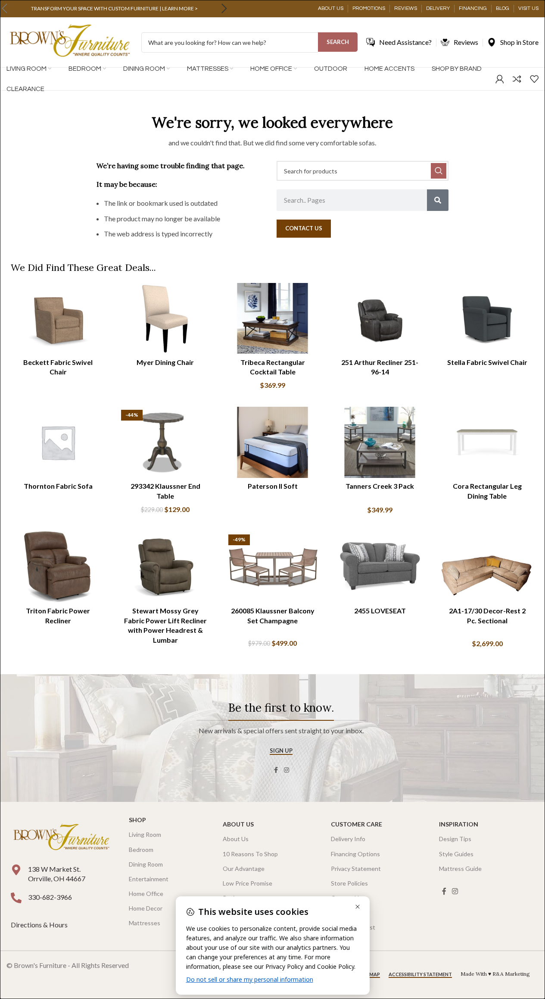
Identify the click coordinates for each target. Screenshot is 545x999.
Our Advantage (244, 868)
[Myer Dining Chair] (165, 318)
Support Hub (348, 912)
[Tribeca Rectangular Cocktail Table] (272, 318)
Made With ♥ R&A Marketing (495, 974)
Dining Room (146, 864)
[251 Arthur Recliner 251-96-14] (380, 318)
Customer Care (356, 824)
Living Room (145, 834)
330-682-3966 (50, 897)
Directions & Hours (40, 924)
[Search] (437, 200)
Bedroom (141, 849)
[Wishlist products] (534, 79)
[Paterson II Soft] (272, 442)
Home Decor (145, 908)
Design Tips (455, 838)
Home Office (146, 893)
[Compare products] (517, 79)
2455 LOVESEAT (380, 610)
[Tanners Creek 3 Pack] (380, 442)
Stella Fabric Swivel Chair (487, 362)
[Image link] (61, 837)
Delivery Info (348, 838)
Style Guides (456, 854)
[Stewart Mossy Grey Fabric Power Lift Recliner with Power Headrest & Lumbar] (165, 566)
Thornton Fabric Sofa (58, 486)
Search (338, 41)
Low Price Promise (247, 883)
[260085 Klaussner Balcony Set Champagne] (272, 566)
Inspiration (458, 824)
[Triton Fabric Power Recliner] (58, 566)
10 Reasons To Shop (250, 854)
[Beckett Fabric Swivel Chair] (58, 318)
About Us (238, 824)
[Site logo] (69, 42)
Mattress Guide (460, 868)
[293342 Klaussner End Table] (165, 442)
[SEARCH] (438, 171)
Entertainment (148, 879)
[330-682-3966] (16, 897)
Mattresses (144, 923)
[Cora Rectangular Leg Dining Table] (487, 442)
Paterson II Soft (273, 486)
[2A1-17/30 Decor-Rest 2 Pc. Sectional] (487, 566)
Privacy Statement (356, 868)
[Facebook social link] (276, 770)
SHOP (137, 819)
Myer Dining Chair (165, 362)
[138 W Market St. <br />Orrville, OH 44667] (16, 869)
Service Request (353, 927)
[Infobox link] (114, 8)
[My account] (499, 79)
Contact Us (346, 898)
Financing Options (355, 854)
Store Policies (349, 883)
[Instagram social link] (286, 770)
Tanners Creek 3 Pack (380, 486)
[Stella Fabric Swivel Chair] (487, 318)
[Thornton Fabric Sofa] (58, 442)
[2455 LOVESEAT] (380, 566)
